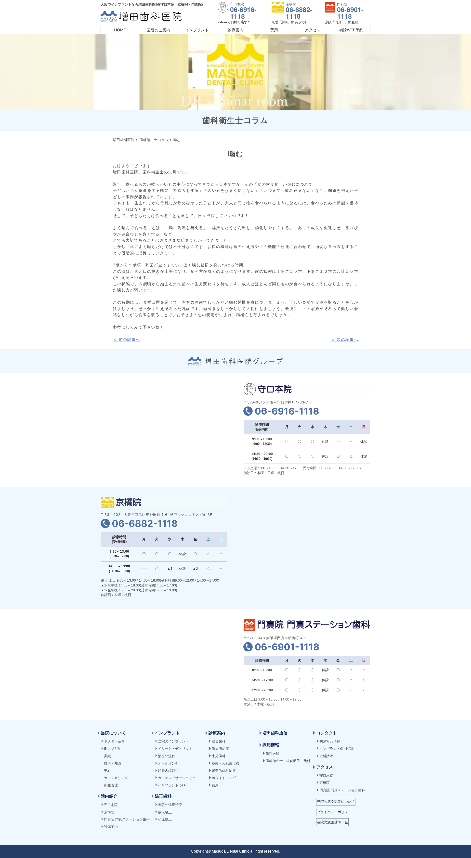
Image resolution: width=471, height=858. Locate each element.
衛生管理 (111, 785)
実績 (107, 756)
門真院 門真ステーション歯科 (127, 819)
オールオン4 (167, 763)
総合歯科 (218, 741)
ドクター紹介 (114, 741)
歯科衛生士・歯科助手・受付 (288, 761)
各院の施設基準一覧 (332, 822)
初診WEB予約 (351, 29)
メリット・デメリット (175, 748)
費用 (274, 29)
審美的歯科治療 (224, 770)
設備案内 (111, 826)
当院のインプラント (173, 741)
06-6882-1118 (299, 13)
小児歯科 (218, 756)
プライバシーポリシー (334, 812)
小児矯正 (165, 819)
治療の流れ (166, 756)
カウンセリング (116, 778)
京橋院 (109, 812)
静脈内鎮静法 (168, 770)
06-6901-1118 (350, 13)
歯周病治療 (220, 748)
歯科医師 (272, 753)
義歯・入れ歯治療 (225, 763)
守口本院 (111, 805)
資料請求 (326, 756)
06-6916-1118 (243, 13)
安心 (107, 770)
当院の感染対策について (336, 801)
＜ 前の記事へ (126, 339)
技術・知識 (112, 763)
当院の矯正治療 (170, 805)
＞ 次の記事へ (344, 339)
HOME (120, 29)
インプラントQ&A (172, 785)
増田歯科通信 (275, 732)
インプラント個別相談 (336, 748)
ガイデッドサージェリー (177, 778)
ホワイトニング (224, 778)
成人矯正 (165, 812)
